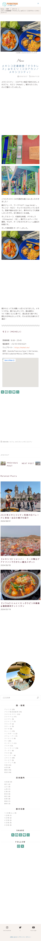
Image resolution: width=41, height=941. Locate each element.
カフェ (12, 442)
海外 (7, 9)
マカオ (7, 753)
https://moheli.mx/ (22, 347)
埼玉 (6, 784)
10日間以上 (9, 813)
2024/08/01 (6, 521)
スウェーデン (9, 736)
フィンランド (9, 748)
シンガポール (9, 734)
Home (2, 9)
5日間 (6, 823)
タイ (6, 741)
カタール (7, 726)
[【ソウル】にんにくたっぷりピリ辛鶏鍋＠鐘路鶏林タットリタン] (20, 585)
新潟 (6, 794)
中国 (6, 765)
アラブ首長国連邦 (11, 712)
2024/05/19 (6, 609)
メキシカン (18, 442)
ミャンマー (8, 755)
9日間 (6, 825)
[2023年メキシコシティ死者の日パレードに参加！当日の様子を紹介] (20, 496)
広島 (6, 791)
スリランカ (8, 738)
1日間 (6, 815)
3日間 (6, 818)
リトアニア (8, 763)
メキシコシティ (27, 442)
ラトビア (7, 760)
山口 (6, 787)
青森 (6, 801)
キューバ (7, 731)
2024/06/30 (6, 565)
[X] (13, 835)
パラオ (7, 746)
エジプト (7, 719)
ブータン (7, 750)
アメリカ (7, 709)
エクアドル (8, 717)
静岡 (6, 803)
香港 (6, 772)
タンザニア (8, 743)
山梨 (6, 789)
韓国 (6, 770)
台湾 (6, 767)
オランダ (7, 724)
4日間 (6, 820)
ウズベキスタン (10, 714)
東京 (6, 796)
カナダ (7, 729)
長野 (6, 799)
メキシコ (14, 9)
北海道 (7, 782)
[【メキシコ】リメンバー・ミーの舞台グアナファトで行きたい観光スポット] (20, 541)
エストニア (8, 721)
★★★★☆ (6, 442)
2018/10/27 (5, 455)
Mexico (20, 60)
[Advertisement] (20, 110)
